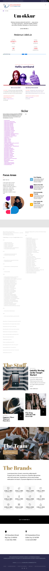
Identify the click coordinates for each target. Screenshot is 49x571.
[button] (45, 4)
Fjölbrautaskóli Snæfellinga (8, 123)
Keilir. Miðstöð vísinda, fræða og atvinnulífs (11, 143)
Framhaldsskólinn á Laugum (9, 132)
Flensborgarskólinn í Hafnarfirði (9, 130)
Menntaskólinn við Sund (8, 157)
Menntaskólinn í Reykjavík (8, 155)
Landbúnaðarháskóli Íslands (9, 145)
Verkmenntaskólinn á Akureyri (9, 163)
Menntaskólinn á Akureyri (8, 150)
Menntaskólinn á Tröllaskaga (9, 153)
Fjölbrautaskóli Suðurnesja (8, 125)
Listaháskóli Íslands (7, 147)
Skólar (31, 566)
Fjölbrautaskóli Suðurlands (8, 124)
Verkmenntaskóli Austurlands (9, 162)
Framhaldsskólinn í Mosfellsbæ (9, 134)
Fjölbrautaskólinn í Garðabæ (9, 128)
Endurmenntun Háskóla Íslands (9, 121)
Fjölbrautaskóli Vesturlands (8, 126)
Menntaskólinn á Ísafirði (8, 152)
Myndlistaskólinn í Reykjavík (9, 160)
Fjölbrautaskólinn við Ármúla (9, 129)
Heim (4, 566)
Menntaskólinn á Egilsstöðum (9, 151)
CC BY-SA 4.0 (19, 562)
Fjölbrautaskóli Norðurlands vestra (10, 122)
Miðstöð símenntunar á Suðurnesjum (10, 158)
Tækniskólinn (6, 161)
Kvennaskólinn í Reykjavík (8, 144)
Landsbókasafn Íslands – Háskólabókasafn (11, 146)
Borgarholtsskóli (7, 120)
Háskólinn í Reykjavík (7, 142)
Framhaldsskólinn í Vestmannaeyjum (10, 135)
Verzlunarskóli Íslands (8, 164)
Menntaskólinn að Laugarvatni (9, 149)
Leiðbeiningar (12, 566)
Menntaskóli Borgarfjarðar (8, 148)
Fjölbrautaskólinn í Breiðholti (9, 127)
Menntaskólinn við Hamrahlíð (9, 156)
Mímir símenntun (7, 159)
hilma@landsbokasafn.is (10, 98)
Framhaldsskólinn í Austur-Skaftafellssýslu (11, 133)
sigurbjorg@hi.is (31, 97)
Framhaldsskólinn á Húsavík (9, 131)
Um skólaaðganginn (40, 566)
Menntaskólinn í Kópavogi (8, 154)
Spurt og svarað (22, 566)
